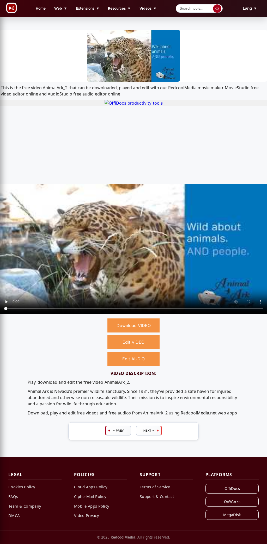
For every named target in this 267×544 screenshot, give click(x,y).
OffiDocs (232, 488)
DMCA (14, 515)
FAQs (13, 496)
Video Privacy (86, 515)
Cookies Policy (21, 486)
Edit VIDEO (133, 342)
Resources (119, 8)
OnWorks (232, 501)
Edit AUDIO (133, 358)
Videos (148, 8)
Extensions (88, 8)
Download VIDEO (134, 325)
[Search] (217, 8)
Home (41, 8)
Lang (250, 8)
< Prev (118, 430)
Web (60, 8)
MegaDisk (232, 514)
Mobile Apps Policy (91, 506)
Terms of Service (155, 486)
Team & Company (24, 506)
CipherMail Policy (90, 496)
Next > (148, 430)
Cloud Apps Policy (90, 486)
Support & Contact (157, 496)
